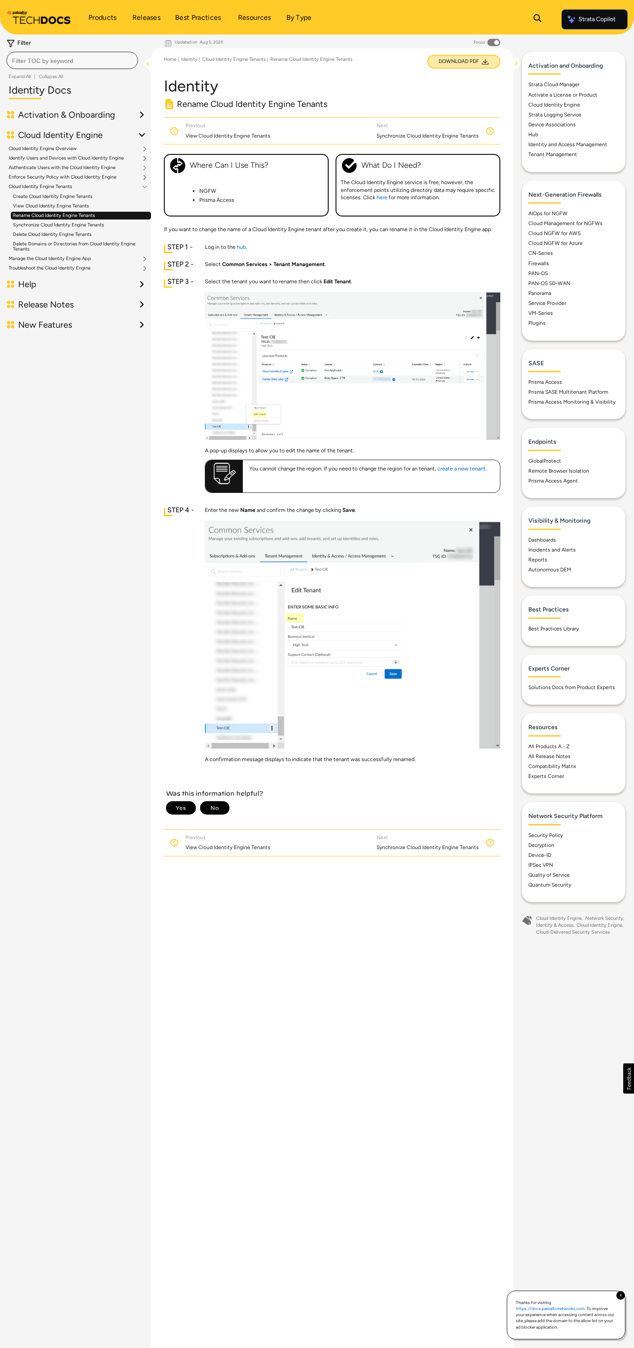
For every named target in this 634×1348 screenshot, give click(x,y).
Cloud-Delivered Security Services (573, 932)
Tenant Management (552, 154)
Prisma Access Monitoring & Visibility (571, 402)
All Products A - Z (549, 746)
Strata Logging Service (554, 115)
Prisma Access (545, 382)
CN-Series (540, 253)
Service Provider (547, 303)
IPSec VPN (540, 865)
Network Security (604, 918)
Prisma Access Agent (553, 481)
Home (170, 59)
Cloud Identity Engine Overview (43, 148)
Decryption (541, 845)
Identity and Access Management (567, 144)
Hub (533, 135)
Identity (189, 59)
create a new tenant (461, 468)
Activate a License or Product (562, 95)
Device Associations (552, 125)
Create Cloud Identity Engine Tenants (52, 196)
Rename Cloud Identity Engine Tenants (54, 215)
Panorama (539, 293)
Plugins (537, 323)
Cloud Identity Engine (554, 105)
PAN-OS (538, 273)
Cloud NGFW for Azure (555, 243)
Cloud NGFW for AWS (554, 233)
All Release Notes (549, 756)
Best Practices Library (553, 629)
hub (241, 247)
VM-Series (540, 313)
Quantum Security (549, 885)
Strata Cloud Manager (554, 85)
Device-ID (539, 855)
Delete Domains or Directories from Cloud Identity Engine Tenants (74, 246)
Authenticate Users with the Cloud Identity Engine (62, 167)
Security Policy (545, 835)
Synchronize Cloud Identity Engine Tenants (58, 225)
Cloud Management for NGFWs (565, 223)
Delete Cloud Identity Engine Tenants (52, 234)
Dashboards (542, 540)
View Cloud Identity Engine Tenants (51, 206)
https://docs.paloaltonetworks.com (550, 1308)
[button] (628, 1078)
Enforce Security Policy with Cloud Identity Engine (62, 177)
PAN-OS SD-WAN (549, 283)
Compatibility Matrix (552, 766)
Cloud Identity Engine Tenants (40, 186)
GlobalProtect (544, 461)
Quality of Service (549, 875)
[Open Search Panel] (537, 19)
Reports (537, 560)
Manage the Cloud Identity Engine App (50, 258)
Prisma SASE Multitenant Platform (568, 392)
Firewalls (538, 263)
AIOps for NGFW (548, 213)
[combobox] (72, 60)
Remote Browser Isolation (558, 471)
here (382, 197)
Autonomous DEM (549, 570)
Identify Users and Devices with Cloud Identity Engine (66, 158)
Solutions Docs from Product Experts (571, 687)
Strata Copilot (596, 19)
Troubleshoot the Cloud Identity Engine (50, 268)
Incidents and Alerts (552, 550)
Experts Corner (546, 776)
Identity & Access (554, 925)
